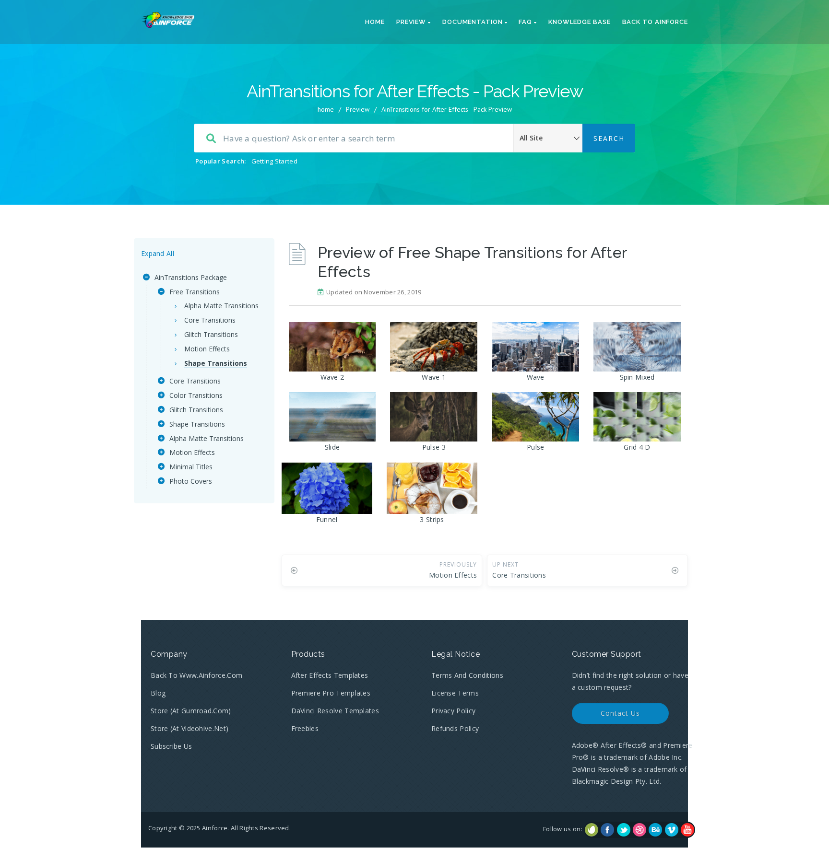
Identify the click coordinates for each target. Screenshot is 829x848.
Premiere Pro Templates (331, 692)
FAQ (526, 21)
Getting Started (274, 161)
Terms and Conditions (467, 675)
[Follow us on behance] (655, 829)
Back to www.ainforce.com (196, 675)
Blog (158, 692)
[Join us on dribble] (639, 829)
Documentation (473, 21)
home (326, 109)
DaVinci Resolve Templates (335, 710)
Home (375, 21)
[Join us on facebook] (607, 829)
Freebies (305, 728)
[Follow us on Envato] (591, 829)
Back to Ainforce (655, 21)
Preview (412, 21)
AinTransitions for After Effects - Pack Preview (446, 109)
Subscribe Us (171, 746)
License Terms (455, 692)
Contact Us (620, 713)
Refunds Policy (455, 728)
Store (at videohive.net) (189, 728)
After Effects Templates (329, 675)
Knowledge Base (579, 21)
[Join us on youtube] (687, 829)
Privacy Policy (453, 710)
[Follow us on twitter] (623, 829)
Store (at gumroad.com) (191, 710)
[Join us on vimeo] (671, 829)
